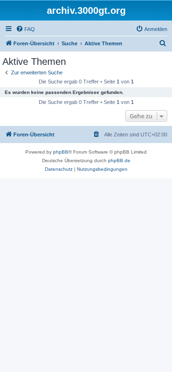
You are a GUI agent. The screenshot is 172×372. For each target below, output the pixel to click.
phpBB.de (119, 160)
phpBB (60, 152)
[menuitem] (25, 29)
